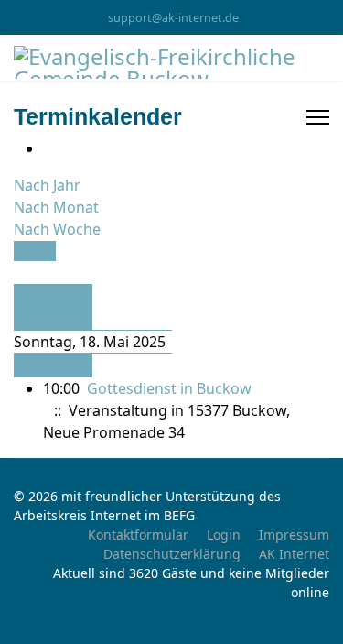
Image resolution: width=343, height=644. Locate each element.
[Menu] (317, 117)
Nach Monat (56, 207)
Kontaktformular (138, 534)
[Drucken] (48, 148)
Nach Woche (57, 229)
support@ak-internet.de (173, 18)
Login (224, 534)
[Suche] (19, 273)
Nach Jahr (47, 185)
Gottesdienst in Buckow (169, 388)
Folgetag (45, 365)
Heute (35, 251)
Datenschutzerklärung (172, 553)
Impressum (294, 534)
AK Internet (294, 553)
